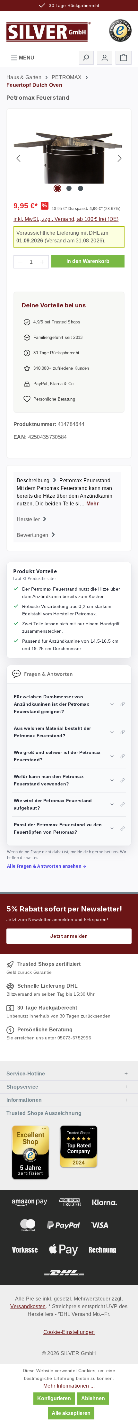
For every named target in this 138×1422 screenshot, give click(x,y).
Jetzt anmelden (69, 936)
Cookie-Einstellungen (69, 1332)
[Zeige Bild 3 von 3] (80, 188)
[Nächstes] (120, 158)
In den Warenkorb (87, 261)
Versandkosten (28, 1306)
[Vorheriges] (18, 158)
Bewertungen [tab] (33, 535)
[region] (69, 158)
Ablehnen (93, 1398)
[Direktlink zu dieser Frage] (122, 704)
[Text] (79, 1152)
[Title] (30, 1152)
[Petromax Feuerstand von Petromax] (69, 158)
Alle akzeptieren (71, 1413)
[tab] (67, 491)
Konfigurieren (54, 1398)
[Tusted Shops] (120, 30)
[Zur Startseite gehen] (48, 30)
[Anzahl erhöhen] (42, 261)
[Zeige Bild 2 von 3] (69, 188)
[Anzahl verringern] (20, 261)
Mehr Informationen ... (69, 1386)
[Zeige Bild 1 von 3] (57, 188)
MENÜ (26, 57)
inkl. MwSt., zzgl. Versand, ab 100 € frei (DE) (66, 219)
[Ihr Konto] (104, 58)
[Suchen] (86, 57)
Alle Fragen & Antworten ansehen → (47, 866)
